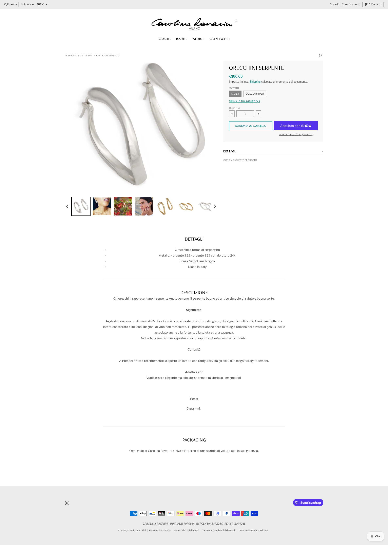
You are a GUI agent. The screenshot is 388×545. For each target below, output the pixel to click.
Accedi (334, 4)
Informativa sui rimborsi (186, 530)
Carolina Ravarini (137, 530)
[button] (81, 206)
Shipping (255, 81)
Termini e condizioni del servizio (219, 530)
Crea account (350, 4)
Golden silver (255, 93)
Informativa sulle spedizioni (254, 530)
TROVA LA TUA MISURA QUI (244, 101)
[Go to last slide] (67, 206)
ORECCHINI (86, 55)
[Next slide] (215, 206)
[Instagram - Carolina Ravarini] (320, 55)
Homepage (71, 55)
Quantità (234, 108)
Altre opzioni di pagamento (295, 134)
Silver (235, 93)
